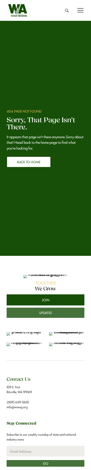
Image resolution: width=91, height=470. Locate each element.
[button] (79, 10)
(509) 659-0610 (18, 402)
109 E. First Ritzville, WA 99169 (19, 389)
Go (45, 463)
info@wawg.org (17, 406)
